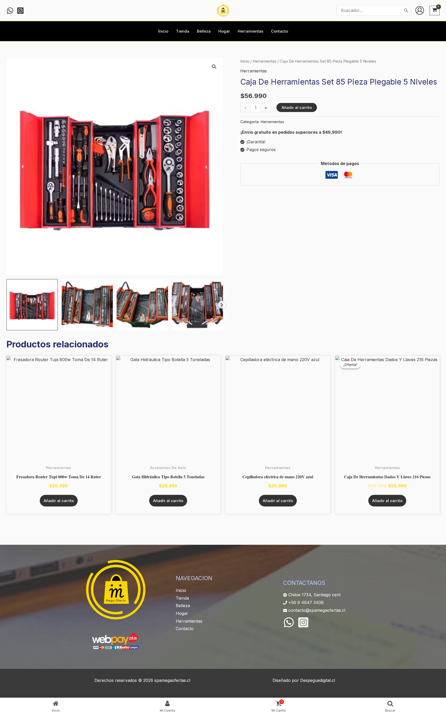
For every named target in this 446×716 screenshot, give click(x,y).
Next (222, 305)
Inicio (244, 61)
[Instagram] (20, 10)
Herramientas (264, 61)
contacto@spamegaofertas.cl (316, 610)
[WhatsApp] (288, 622)
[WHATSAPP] (10, 10)
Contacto (185, 628)
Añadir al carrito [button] (59, 500)
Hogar (182, 613)
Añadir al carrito (297, 107)
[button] (214, 66)
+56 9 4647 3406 (306, 602)
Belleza (183, 605)
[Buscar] (406, 10)
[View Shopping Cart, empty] (434, 10)
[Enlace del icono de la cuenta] (419, 10)
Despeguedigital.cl (317, 680)
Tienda (182, 598)
